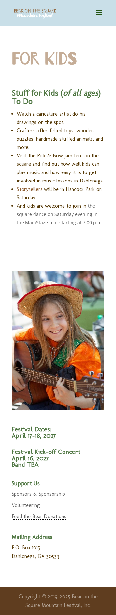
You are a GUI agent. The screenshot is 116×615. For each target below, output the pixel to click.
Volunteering (26, 505)
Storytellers (30, 189)
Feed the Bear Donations (39, 516)
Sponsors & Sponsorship (38, 494)
